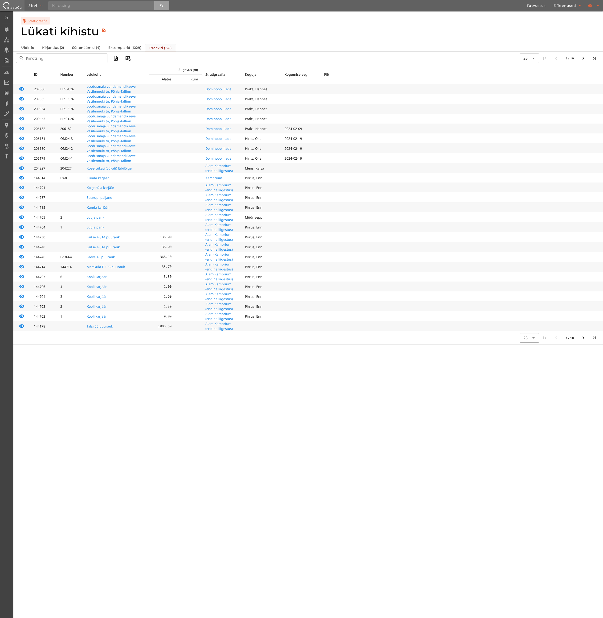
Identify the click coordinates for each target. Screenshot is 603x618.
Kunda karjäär (98, 178)
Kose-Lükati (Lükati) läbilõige (109, 168)
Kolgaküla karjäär (100, 187)
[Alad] (6, 146)
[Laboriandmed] (6, 82)
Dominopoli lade (218, 89)
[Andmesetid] (6, 93)
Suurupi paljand (99, 197)
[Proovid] (6, 72)
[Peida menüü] (6, 18)
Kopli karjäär (97, 276)
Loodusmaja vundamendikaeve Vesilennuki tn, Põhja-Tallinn (111, 89)
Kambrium (213, 178)
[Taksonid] (6, 40)
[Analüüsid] (6, 103)
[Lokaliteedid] (6, 125)
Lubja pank (95, 217)
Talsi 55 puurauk (100, 326)
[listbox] (6, 87)
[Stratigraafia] (6, 50)
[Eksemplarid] (6, 29)
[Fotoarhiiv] (6, 60)
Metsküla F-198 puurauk (106, 267)
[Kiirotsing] (161, 5)
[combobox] (529, 58)
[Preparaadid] (6, 113)
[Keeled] (594, 5)
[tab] (27, 47)
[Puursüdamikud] (6, 156)
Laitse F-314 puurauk (103, 237)
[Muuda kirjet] (104, 30)
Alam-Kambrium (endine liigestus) (219, 168)
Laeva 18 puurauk (101, 257)
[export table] (116, 58)
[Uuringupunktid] (6, 135)
